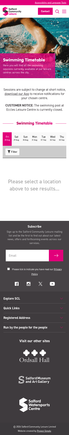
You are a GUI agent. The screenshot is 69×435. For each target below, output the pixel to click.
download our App (17, 94)
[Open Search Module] (56, 11)
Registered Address (16, 318)
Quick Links (11, 308)
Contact (45, 11)
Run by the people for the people (25, 327)
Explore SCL (11, 298)
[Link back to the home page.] (12, 11)
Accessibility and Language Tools (50, 2)
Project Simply (44, 430)
